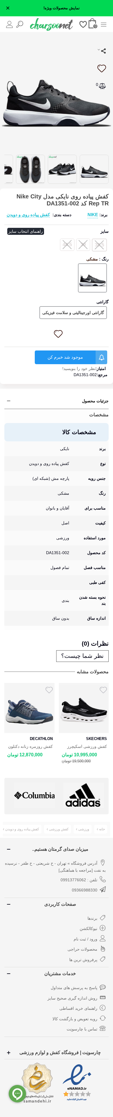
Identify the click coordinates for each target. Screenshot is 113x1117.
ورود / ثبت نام (85, 939)
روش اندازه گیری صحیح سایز (72, 998)
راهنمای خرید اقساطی (78, 1008)
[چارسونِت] (51, 24)
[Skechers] (83, 795)
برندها (92, 918)
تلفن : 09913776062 (79, 880)
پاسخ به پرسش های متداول (74, 987)
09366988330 (84, 890)
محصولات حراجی (82, 949)
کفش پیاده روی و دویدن (28, 214)
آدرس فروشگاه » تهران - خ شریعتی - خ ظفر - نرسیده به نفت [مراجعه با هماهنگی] (55, 867)
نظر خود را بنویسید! (78, 368)
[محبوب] (83, 24)
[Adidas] (34, 795)
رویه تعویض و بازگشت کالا (74, 1018)
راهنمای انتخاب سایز (25, 231)
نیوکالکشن (88, 928)
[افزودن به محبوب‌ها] (101, 68)
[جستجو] (19, 24)
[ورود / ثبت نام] (9, 24)
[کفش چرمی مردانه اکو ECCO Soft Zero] (84, 708)
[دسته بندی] (104, 24)
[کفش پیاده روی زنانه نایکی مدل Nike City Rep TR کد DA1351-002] (56, 92)
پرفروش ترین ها (83, 959)
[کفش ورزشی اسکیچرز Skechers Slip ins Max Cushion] (29, 708)
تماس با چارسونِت (82, 1029)
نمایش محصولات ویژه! (61, 8)
